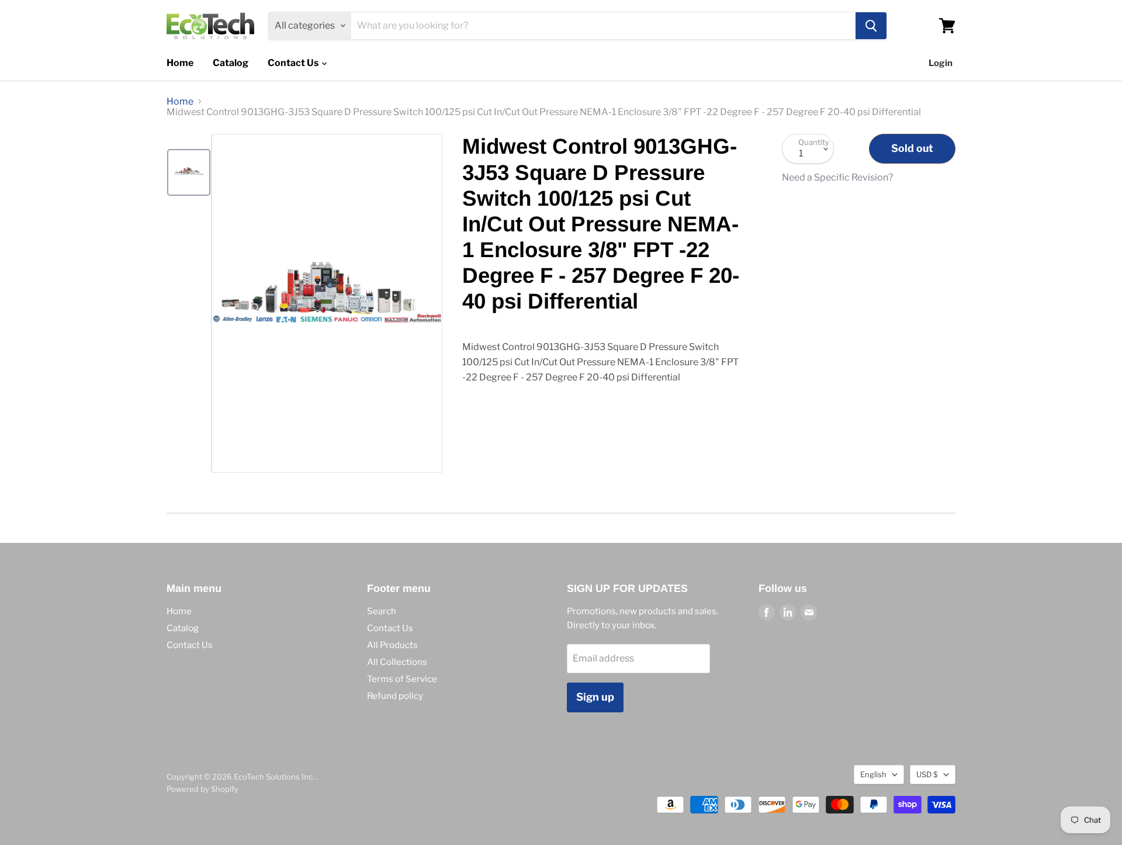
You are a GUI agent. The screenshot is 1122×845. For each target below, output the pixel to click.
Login (941, 63)
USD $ (927, 774)
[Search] (871, 25)
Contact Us (294, 62)
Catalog (230, 62)
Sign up (595, 697)
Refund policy (395, 696)
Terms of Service (402, 679)
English (873, 774)
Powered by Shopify (202, 789)
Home (180, 62)
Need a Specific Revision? (837, 177)
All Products (392, 645)
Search (381, 611)
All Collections (397, 662)
